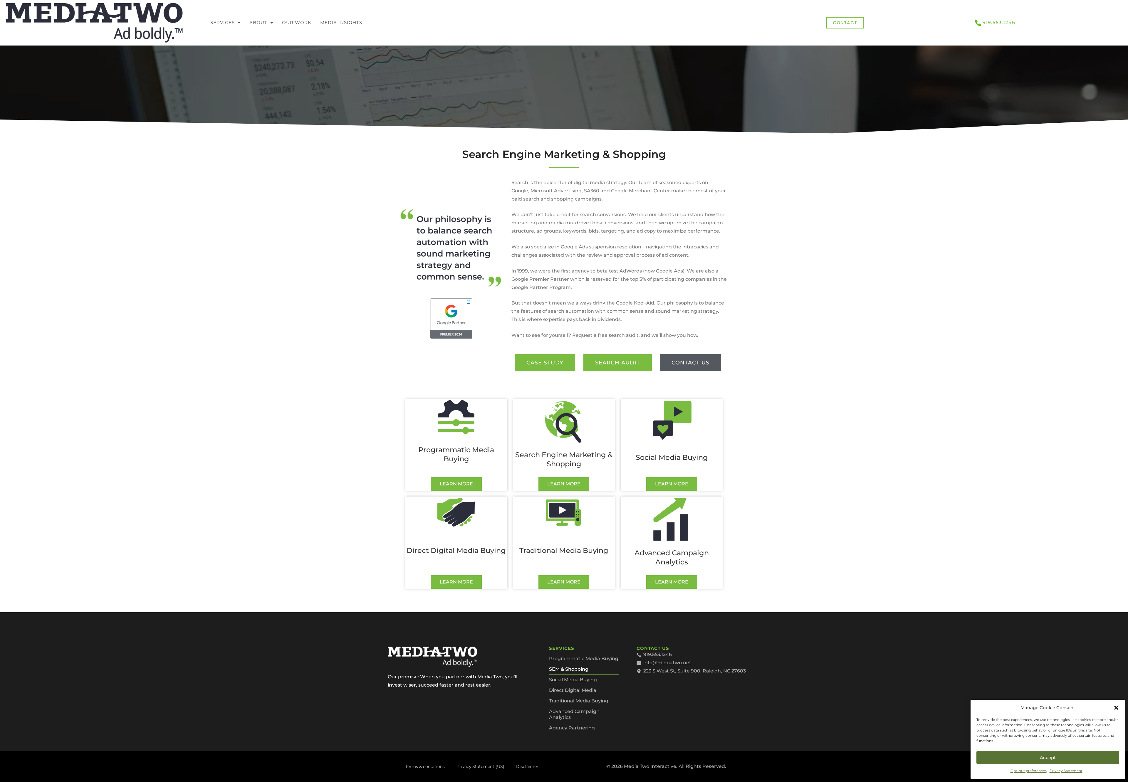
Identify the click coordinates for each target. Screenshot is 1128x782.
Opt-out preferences (1028, 770)
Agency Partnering (572, 728)
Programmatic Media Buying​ (583, 658)
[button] (1116, 708)
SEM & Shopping (568, 669)
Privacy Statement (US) (480, 766)
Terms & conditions (425, 766)
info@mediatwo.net (667, 662)
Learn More (456, 484)
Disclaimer (527, 766)
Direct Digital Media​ (572, 690)
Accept (1048, 757)
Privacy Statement (1066, 770)
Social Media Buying (573, 679)
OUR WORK (296, 22)
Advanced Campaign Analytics (574, 714)
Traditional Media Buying (578, 701)
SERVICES (222, 22)
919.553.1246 (999, 22)
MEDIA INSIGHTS (341, 22)
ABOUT (258, 22)
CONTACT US (653, 648)
